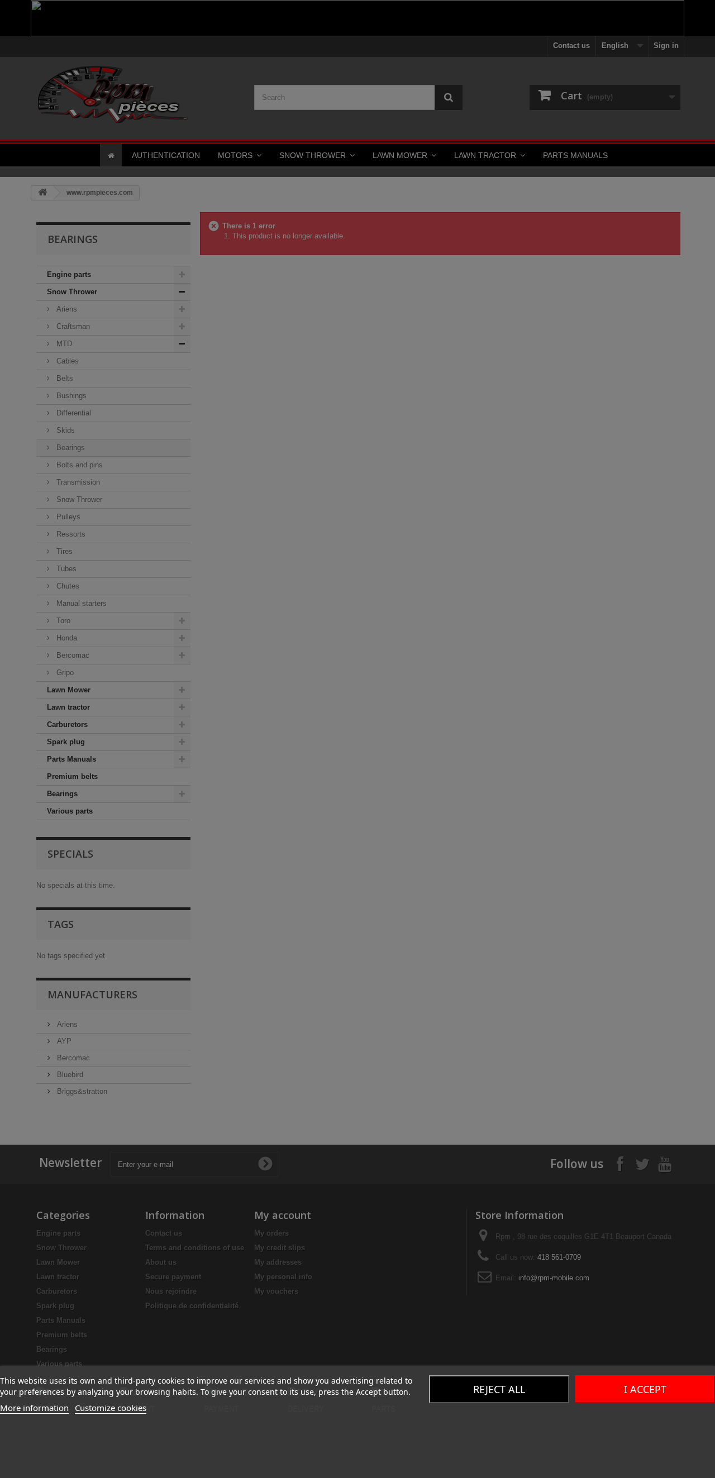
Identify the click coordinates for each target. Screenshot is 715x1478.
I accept (645, 1389)
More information (34, 1407)
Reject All (499, 1389)
